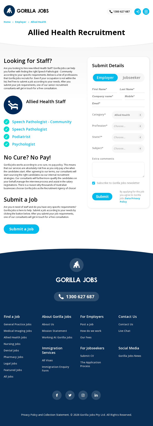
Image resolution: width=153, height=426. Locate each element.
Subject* (97, 148)
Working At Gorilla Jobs (57, 337)
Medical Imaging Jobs (18, 331)
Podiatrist (21, 136)
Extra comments (103, 158)
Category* (99, 114)
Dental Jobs (11, 350)
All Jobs (8, 376)
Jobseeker (131, 77)
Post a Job (86, 324)
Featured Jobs (13, 370)
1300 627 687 (121, 11)
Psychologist (23, 144)
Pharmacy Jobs (13, 357)
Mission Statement (54, 331)
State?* (97, 137)
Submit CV (87, 356)
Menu (146, 11)
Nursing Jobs (12, 344)
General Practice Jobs (17, 324)
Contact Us (125, 324)
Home (7, 22)
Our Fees (85, 337)
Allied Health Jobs (15, 337)
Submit (102, 197)
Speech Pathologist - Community (42, 121)
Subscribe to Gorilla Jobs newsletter (118, 183)
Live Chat (124, 331)
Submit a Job (21, 228)
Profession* (99, 125)
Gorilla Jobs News (129, 356)
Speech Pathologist (29, 129)
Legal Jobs (10, 363)
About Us (48, 324)
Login (137, 11)
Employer (20, 22)
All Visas (47, 360)
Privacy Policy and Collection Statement (45, 414)
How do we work (90, 331)
